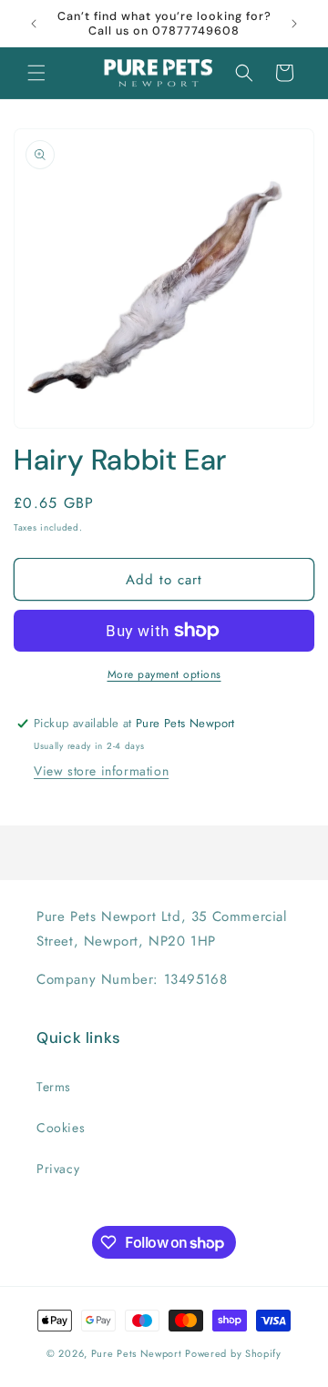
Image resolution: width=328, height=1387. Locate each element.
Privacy (57, 1168)
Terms (53, 1087)
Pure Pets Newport (136, 1353)
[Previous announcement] (34, 24)
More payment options (164, 674)
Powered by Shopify (233, 1353)
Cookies (60, 1128)
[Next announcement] (294, 24)
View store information (101, 771)
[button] (36, 73)
